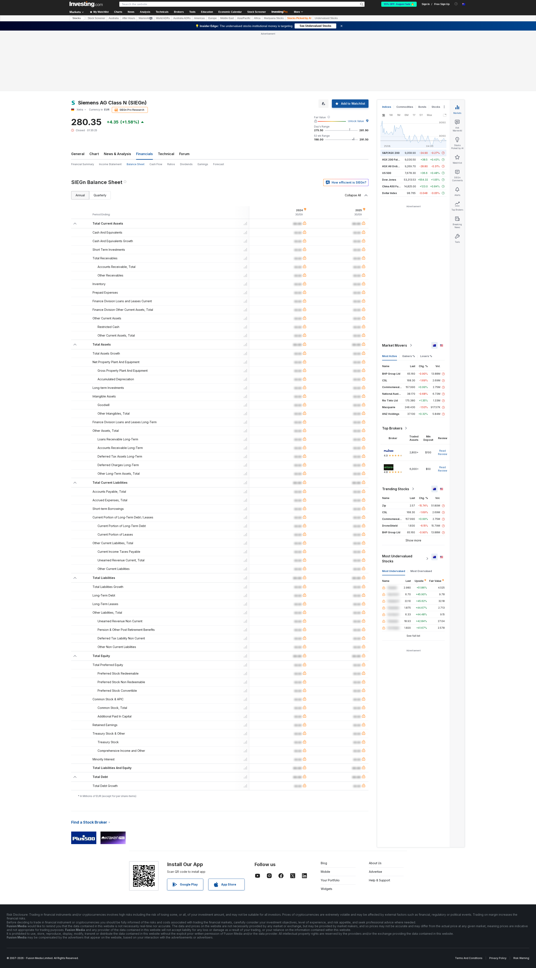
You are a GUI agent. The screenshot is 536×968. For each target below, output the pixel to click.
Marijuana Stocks (274, 18)
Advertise (375, 871)
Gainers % (408, 356)
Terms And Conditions (468, 958)
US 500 (386, 173)
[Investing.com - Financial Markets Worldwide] (86, 4)
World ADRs (163, 18)
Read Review (442, 452)
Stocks (76, 18)
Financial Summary (82, 164)
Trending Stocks (395, 489)
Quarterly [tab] (100, 195)
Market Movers (394, 345)
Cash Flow (155, 164)
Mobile (325, 871)
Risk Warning (521, 958)
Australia (114, 18)
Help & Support (379, 880)
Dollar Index (389, 193)
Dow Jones (389, 179)
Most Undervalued (393, 571)
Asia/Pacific (243, 18)
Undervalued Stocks (326, 18)
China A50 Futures (393, 186)
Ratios (171, 164)
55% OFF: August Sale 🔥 (399, 4)
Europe (212, 18)
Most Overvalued (421, 571)
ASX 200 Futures (392, 159)
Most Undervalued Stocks (397, 558)
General (77, 154)
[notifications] (456, 4)
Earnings (203, 164)
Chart (94, 154)
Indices (386, 106)
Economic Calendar (230, 11)
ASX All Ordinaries (393, 166)
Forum (184, 154)
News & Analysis (117, 154)
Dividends (186, 164)
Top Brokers (392, 428)
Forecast (218, 164)
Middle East (227, 18)
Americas (199, 18)
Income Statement (110, 164)
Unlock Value (356, 121)
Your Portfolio (330, 880)
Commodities (404, 106)
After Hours (128, 18)
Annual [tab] (80, 195)
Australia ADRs (182, 18)
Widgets (326, 889)
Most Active (389, 356)
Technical (166, 154)
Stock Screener (256, 11)
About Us (375, 863)
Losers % (426, 356)
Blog (324, 863)
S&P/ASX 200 (390, 152)
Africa (257, 18)
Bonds (422, 106)
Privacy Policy (497, 958)
